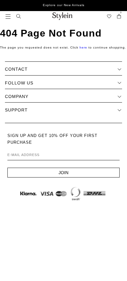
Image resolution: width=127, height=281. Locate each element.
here (83, 47)
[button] (8, 16)
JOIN (63, 172)
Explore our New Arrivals (63, 5)
